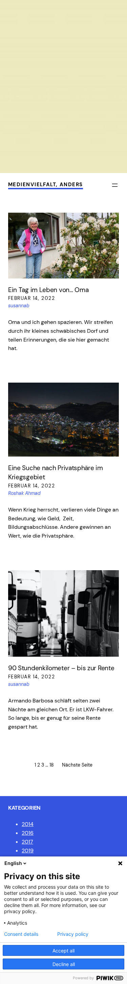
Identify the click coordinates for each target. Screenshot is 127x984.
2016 (28, 832)
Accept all (63, 950)
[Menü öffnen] (115, 185)
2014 (28, 824)
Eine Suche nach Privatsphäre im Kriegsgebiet (55, 472)
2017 (27, 841)
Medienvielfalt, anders (45, 184)
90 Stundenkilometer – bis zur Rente (61, 668)
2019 (28, 850)
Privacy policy (72, 934)
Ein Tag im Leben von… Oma (48, 290)
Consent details (21, 934)
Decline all (63, 964)
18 (51, 765)
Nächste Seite (77, 765)
